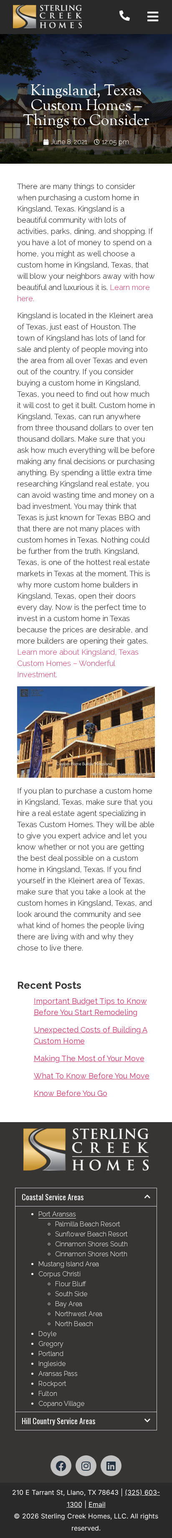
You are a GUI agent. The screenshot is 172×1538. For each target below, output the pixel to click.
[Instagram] (86, 1465)
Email (97, 1504)
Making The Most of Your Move (89, 1058)
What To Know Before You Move (91, 1075)
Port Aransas (57, 1214)
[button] (86, 1197)
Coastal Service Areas (52, 1197)
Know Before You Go (70, 1093)
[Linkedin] (111, 1465)
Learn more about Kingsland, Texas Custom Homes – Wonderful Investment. (78, 663)
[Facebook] (61, 1465)
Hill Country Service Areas (58, 1420)
